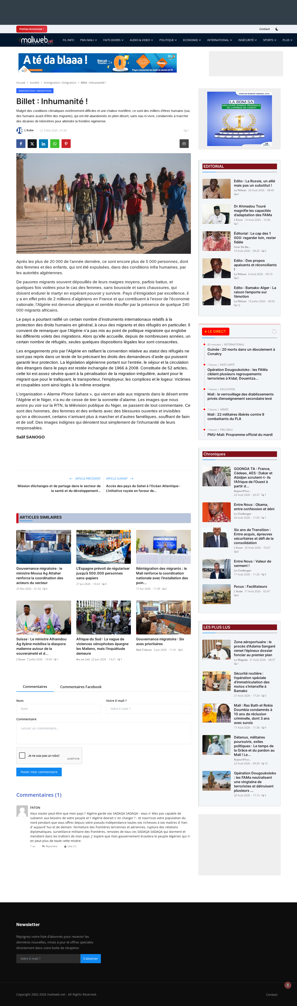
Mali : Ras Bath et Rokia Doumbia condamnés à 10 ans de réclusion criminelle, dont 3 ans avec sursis (253, 714)
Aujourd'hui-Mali (242, 491)
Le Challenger (242, 514)
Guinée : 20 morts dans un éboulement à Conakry (241, 351)
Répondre (51, 846)
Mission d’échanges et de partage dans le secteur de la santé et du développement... (59, 488)
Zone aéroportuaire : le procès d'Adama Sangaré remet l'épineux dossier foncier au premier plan (254, 648)
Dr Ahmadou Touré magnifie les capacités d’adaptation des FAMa (253, 210)
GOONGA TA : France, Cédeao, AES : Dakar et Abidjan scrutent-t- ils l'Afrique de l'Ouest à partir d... (253, 477)
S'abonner (90, 958)
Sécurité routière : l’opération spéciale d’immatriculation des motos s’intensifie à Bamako (252, 682)
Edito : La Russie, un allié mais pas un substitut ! (254, 183)
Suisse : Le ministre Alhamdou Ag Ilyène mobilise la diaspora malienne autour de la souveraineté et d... (41, 646)
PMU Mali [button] (87, 40)
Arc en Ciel (83, 659)
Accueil (20, 83)
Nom (19, 701)
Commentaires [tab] (35, 686)
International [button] (218, 40)
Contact (264, 29)
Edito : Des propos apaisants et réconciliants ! (255, 264)
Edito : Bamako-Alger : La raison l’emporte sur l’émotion (255, 292)
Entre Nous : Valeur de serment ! (252, 563)
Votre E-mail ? (116, 701)
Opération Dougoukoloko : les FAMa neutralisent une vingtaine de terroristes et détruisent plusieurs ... (255, 782)
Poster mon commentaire (39, 772)
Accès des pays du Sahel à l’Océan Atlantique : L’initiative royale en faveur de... (143, 488)
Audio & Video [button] (140, 40)
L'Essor (20, 659)
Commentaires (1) (39, 794)
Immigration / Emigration (60, 83)
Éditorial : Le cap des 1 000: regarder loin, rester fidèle (255, 237)
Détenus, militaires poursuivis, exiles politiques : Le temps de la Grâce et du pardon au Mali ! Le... (254, 746)
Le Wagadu (241, 660)
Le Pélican (240, 190)
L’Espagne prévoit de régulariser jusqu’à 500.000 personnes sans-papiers (103, 573)
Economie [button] (190, 40)
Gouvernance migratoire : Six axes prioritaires (160, 641)
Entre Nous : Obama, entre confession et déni (254, 506)
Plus (286, 40)
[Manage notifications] (287, 985)
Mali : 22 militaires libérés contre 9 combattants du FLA (235, 416)
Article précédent (88, 478)
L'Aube (238, 591)
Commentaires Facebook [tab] (81, 686)
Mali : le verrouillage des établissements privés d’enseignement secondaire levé (240, 396)
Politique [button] (166, 40)
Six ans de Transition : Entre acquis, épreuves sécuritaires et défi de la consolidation (254, 536)
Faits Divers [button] (111, 40)
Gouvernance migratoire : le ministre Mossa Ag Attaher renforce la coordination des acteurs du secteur (39, 575)
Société (34, 83)
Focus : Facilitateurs (250, 586)
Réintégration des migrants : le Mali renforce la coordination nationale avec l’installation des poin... (162, 575)
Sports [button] (268, 40)
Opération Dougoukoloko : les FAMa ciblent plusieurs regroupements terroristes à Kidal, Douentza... (237, 373)
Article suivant (117, 478)
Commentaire (26, 719)
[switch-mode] (277, 29)
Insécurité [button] (246, 40)
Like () (72, 846)
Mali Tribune (144, 650)
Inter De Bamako (242, 247)
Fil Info (68, 40)
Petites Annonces (30, 29)
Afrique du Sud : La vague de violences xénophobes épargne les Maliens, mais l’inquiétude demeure (102, 646)
